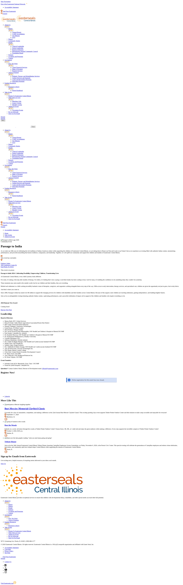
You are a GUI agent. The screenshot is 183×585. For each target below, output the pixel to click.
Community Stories (14, 41)
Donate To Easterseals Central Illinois (19, 96)
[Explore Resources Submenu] (7, 85)
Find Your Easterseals (9, 11)
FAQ (13, 37)
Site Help (7, 553)
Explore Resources (10, 83)
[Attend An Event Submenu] (10, 108)
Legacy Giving (16, 103)
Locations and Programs (15, 56)
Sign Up (3, 463)
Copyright (8, 549)
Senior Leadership (17, 48)
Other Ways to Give (14, 97)
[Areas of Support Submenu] (10, 74)
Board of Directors (17, 50)
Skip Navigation (6, 1)
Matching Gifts (16, 101)
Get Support (8, 60)
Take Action (8, 92)
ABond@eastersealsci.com (50, 368)
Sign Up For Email (14, 113)
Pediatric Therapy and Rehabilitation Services (26, 76)
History (10, 39)
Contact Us (8, 562)
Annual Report (16, 32)
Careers (10, 58)
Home (6, 233)
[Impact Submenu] (10, 30)
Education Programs (18, 81)
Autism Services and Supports (21, 78)
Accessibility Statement (12, 7)
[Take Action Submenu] (7, 94)
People (10, 42)
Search (5, 13)
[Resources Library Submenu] (10, 89)
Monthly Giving (17, 105)
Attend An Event (13, 106)
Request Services (17, 71)
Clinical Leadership (18, 46)
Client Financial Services (19, 67)
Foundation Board (17, 53)
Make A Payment (17, 69)
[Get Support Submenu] (7, 62)
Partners (10, 55)
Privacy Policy (9, 551)
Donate (3, 558)
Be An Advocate (13, 112)
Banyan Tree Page (6, 310)
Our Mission (16, 36)
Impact (10, 28)
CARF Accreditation (18, 34)
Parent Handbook (17, 90)
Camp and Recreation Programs (21, 79)
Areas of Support (13, 72)
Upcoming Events (17, 110)
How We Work (13, 63)
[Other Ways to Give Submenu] (10, 100)
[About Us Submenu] (7, 27)
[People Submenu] (10, 44)
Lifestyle (7, 396)
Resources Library (13, 87)
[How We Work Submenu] (10, 66)
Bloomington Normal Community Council (25, 51)
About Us (7, 25)
